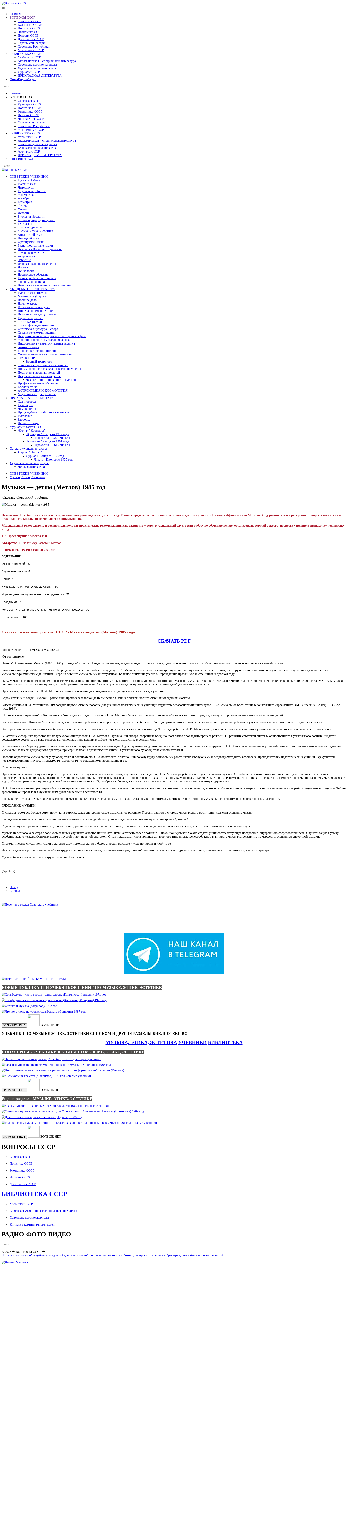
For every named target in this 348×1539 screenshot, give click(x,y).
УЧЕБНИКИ (192, 1042)
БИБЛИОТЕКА (225, 1042)
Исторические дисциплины (37, 314)
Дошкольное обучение (33, 274)
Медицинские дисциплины (37, 394)
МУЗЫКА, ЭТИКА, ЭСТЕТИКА (141, 1042)
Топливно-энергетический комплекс (43, 365)
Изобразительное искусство (37, 263)
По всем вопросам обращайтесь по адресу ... (114, 1255)
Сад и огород (27, 401)
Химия (22, 209)
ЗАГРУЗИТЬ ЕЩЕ (14, 1025)
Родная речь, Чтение (32, 191)
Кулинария (25, 405)
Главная (15, 14)
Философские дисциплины (36, 325)
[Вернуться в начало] (14, 3)
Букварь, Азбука (29, 180)
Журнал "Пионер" (30, 452)
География (25, 223)
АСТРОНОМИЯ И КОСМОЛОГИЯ (43, 390)
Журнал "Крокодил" (32, 430)
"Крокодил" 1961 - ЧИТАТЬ (53, 445)
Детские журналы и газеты (28, 448)
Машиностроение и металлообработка (44, 339)
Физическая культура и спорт (38, 329)
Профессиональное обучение (38, 383)
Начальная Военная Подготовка (40, 249)
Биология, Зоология (31, 216)
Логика (23, 267)
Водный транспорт (39, 361)
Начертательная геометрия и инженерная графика (52, 336)
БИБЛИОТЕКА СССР (25, 53)
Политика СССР (29, 28)
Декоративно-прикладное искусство (51, 379)
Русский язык (27, 184)
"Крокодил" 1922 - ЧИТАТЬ (53, 437)
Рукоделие (25, 416)
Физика (23, 205)
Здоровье (24, 419)
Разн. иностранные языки (35, 245)
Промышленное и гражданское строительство (49, 368)
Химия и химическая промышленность (45, 354)
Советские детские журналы (37, 64)
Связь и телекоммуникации (37, 332)
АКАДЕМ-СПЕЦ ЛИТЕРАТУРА (32, 289)
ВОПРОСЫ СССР (22, 17)
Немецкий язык (28, 238)
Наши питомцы (28, 423)
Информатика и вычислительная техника (46, 343)
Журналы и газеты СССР (27, 427)
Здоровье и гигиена (31, 281)
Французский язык (31, 242)
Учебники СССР (29, 57)
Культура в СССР (30, 24)
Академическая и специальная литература (47, 61)
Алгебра (23, 198)
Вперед (15, 890)
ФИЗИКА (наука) (30, 321)
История (23, 213)
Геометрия (25, 202)
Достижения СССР (31, 39)
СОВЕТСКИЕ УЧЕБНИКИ (29, 176)
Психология (26, 271)
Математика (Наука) (32, 296)
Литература (26, 187)
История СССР (28, 35)
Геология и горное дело (34, 307)
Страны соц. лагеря (31, 43)
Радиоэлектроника (30, 318)
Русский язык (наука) (32, 292)
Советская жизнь (29, 21)
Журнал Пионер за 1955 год (45, 456)
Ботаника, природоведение (36, 220)
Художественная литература (37, 68)
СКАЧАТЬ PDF (174, 641)
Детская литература (31, 466)
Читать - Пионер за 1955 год (53, 459)
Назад (14, 887)
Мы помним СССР (31, 50)
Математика (26, 194)
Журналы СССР (29, 72)
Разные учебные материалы (37, 278)
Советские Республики (34, 46)
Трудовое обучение (31, 252)
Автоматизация (28, 347)
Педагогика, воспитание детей (39, 372)
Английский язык (30, 234)
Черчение (24, 260)
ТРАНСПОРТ (27, 358)
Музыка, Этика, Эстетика (35, 231)
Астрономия (26, 256)
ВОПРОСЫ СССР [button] (22, 97)
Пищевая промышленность (36, 310)
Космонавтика (27, 387)
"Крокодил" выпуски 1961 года (47, 441)
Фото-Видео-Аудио (23, 79)
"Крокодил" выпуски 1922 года (47, 434)
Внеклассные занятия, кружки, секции (44, 285)
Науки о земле (27, 303)
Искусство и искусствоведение (39, 376)
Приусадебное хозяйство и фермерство (44, 412)
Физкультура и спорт (32, 227)
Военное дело (27, 300)
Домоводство (27, 408)
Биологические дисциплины (37, 350)
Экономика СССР (30, 32)
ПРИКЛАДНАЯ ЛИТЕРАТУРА (40, 75)
